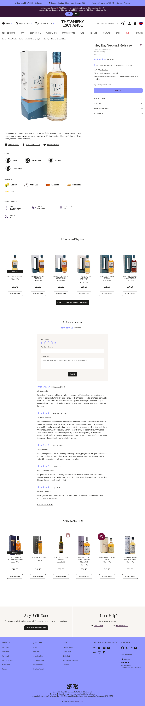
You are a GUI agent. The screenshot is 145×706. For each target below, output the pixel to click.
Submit (72, 374)
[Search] (123, 23)
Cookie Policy (67, 656)
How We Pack (99, 98)
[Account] (129, 23)
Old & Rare (93, 33)
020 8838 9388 (122, 625)
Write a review (45, 356)
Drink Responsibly (101, 109)
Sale (127, 33)
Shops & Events (24, 23)
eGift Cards (36, 652)
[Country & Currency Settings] (141, 23)
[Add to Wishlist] (141, 45)
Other (118, 33)
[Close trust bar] (142, 3)
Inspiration (139, 33)
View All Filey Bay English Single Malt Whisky (72, 302)
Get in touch (98, 625)
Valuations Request (38, 669)
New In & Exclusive (8, 33)
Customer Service (45, 23)
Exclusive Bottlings (38, 660)
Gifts (23, 33)
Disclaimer (98, 114)
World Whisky (51, 33)
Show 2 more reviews (45, 505)
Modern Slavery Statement (71, 660)
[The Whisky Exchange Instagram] (131, 647)
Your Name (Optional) (47, 347)
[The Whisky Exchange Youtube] (135, 647)
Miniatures (106, 33)
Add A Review (45, 339)
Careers (4, 669)
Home (4, 39)
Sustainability (6, 665)
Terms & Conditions (68, 647)
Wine (82, 33)
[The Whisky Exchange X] (127, 647)
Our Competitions (38, 665)
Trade (7, 23)
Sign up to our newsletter (36, 627)
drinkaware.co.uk (78, 701)
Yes (69, 14)
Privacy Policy (67, 652)
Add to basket (15, 294)
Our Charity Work (7, 660)
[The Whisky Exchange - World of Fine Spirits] (72, 23)
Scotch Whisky (35, 33)
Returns (97, 103)
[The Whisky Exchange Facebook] (122, 647)
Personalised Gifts (38, 656)
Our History (5, 652)
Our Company (6, 647)
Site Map (35, 647)
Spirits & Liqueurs (68, 33)
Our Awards (5, 656)
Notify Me (118, 90)
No (76, 14)
